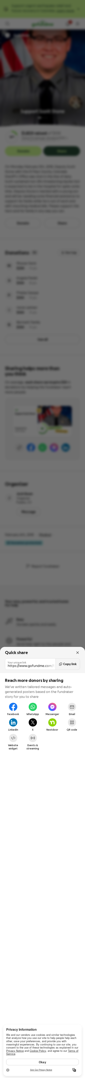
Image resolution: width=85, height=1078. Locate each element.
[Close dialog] (77, 653)
